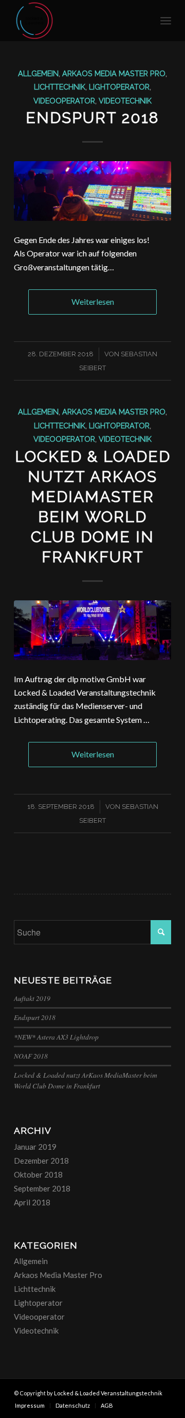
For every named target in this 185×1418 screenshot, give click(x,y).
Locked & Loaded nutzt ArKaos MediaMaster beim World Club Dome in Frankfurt (85, 1080)
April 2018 (32, 1202)
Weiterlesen (92, 301)
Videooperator (64, 100)
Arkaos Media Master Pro (113, 73)
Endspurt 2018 (92, 118)
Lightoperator (119, 86)
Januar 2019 (35, 1146)
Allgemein (38, 73)
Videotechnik (125, 100)
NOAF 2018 (31, 1056)
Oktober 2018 (38, 1174)
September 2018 (42, 1188)
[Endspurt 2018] (92, 191)
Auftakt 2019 (32, 998)
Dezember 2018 (41, 1160)
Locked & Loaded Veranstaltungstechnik (108, 1393)
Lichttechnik (59, 86)
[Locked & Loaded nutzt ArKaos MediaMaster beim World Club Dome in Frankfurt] (92, 630)
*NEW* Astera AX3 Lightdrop (56, 1037)
